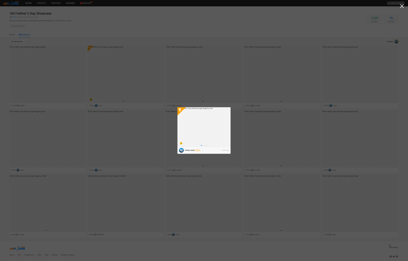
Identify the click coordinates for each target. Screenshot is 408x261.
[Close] (402, 6)
